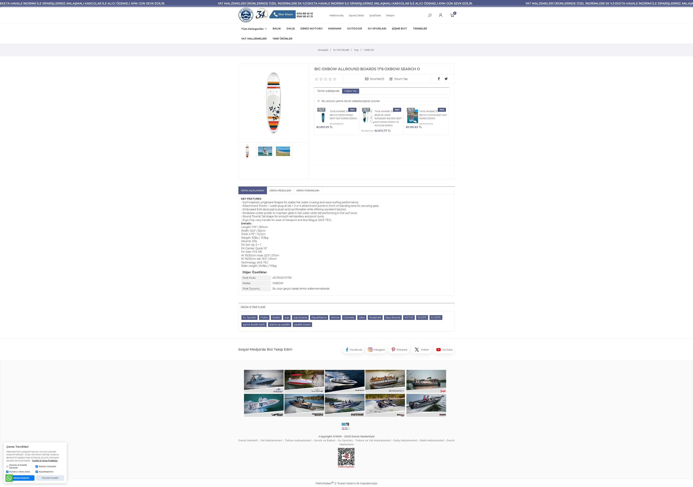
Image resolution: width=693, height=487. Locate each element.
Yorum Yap (401, 79)
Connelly (349, 317)
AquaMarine (319, 317)
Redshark (375, 317)
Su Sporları (249, 317)
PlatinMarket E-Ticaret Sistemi (335, 483)
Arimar (335, 317)
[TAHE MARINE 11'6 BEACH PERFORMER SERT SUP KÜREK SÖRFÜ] (323, 117)
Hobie (264, 317)
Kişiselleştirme (46, 471)
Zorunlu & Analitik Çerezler (18, 466)
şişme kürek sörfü (254, 324)
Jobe (362, 317)
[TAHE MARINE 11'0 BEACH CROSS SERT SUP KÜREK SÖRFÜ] (412, 117)
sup (287, 317)
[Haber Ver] (350, 91)
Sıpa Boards (392, 317)
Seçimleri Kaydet (50, 478)
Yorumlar (377, 79)
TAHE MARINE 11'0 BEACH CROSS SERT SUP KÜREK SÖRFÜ (433, 115)
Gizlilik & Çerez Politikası (45, 460)
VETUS (409, 317)
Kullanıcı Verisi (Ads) (19, 471)
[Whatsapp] (9, 478)
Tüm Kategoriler (252, 29)
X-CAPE (436, 317)
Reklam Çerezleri (47, 466)
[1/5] (316, 79)
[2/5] (318, 79)
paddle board (302, 324)
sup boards (300, 317)
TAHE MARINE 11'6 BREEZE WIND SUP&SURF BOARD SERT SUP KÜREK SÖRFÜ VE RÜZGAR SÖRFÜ (388, 118)
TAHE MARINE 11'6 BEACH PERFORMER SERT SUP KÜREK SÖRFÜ (343, 115)
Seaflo (276, 317)
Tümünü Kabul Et (20, 478)
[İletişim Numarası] (285, 15)
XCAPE (422, 317)
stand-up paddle (279, 324)
